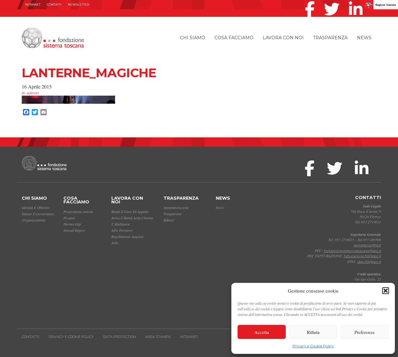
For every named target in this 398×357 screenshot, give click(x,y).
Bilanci (169, 219)
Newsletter (78, 4)
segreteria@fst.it (367, 245)
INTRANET (32, 4)
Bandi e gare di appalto (130, 211)
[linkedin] (357, 1)
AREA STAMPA (158, 337)
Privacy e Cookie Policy (313, 346)
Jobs (114, 242)
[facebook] (311, 1)
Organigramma (33, 219)
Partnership (72, 223)
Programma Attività (78, 211)
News (364, 37)
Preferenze (364, 332)
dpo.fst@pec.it (369, 261)
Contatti (54, 4)
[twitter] (333, 1)
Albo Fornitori (121, 230)
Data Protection (119, 337)
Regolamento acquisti (127, 236)
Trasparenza (330, 37)
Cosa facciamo (234, 37)
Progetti (69, 217)
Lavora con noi (283, 37)
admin (32, 93)
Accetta (261, 332)
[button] (385, 291)
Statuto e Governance (38, 213)
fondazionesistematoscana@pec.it (352, 251)
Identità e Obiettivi (35, 207)
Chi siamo (192, 37)
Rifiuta (313, 332)
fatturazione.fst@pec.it (362, 256)
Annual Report (74, 230)
